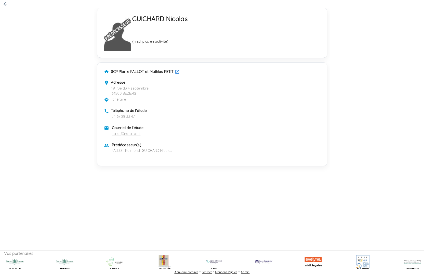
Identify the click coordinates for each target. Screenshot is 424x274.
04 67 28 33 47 (123, 116)
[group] (58, 261)
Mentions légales (226, 272)
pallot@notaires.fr (126, 133)
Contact (207, 272)
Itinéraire (119, 99)
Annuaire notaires (186, 272)
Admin (245, 272)
